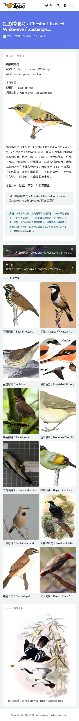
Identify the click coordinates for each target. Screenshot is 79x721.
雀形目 (17, 36)
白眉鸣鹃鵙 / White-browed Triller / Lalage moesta (35, 701)
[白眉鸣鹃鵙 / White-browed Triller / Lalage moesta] (39, 656)
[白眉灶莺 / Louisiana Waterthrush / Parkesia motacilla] (21, 358)
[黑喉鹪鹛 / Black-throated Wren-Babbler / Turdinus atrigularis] (21, 305)
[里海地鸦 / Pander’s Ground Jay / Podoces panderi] (21, 517)
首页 (11, 56)
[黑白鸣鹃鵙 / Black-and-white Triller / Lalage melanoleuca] (21, 464)
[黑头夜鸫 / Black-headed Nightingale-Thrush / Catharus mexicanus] (21, 411)
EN (50, 5)
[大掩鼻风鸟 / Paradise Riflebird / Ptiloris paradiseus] (58, 517)
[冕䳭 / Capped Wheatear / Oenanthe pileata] (58, 305)
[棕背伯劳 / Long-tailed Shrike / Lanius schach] (58, 358)
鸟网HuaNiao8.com (39, 715)
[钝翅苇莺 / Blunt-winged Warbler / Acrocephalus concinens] (21, 570)
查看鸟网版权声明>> (24, 231)
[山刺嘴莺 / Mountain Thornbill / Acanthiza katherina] (58, 411)
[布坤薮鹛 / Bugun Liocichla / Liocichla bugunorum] (58, 464)
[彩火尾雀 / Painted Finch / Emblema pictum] (58, 570)
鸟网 (9, 36)
